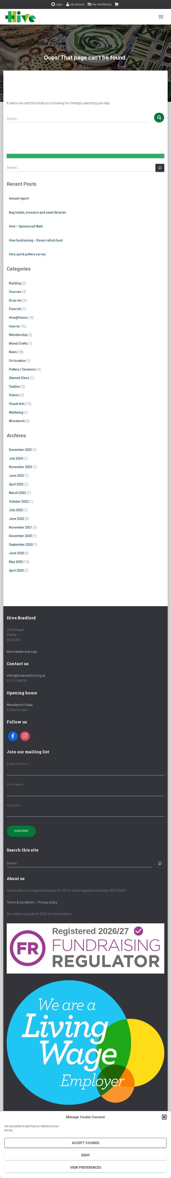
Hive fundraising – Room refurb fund (36, 240)
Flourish (15, 309)
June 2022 (16, 518)
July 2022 (16, 510)
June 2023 (16, 475)
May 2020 (16, 562)
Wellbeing (16, 412)
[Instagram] (25, 736)
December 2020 (20, 536)
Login (59, 4)
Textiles (14, 386)
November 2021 (20, 527)
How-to (14, 326)
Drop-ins (15, 300)
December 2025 (20, 450)
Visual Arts (17, 404)
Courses (15, 291)
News (13, 352)
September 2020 (21, 544)
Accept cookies (85, 1143)
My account (77, 4)
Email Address (19, 764)
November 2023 (20, 467)
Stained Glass (19, 378)
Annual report (19, 198)
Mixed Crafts (18, 343)
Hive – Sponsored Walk (26, 226)
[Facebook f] (13, 736)
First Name (15, 784)
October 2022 (18, 501)
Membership (18, 335)
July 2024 (16, 458)
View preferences (85, 1168)
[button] (164, 1117)
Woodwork (17, 421)
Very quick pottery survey (27, 254)
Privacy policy (47, 902)
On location (17, 360)
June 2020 (16, 553)
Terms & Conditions (21, 902)
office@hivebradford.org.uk (26, 675)
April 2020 (16, 570)
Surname (13, 805)
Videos (14, 395)
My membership (102, 4)
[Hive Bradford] (22, 16)
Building (15, 283)
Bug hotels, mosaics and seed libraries (37, 212)
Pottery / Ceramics (22, 369)
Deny (85, 1155)
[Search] (159, 168)
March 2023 (17, 493)
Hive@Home (18, 317)
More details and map (22, 652)
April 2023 (16, 484)
